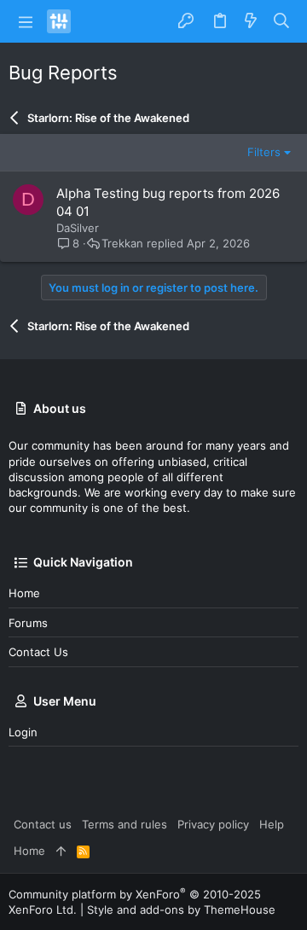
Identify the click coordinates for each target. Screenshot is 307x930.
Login (23, 732)
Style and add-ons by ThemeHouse (181, 909)
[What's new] (250, 21)
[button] (26, 21)
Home (24, 593)
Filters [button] (264, 152)
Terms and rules (124, 824)
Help (271, 824)
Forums (28, 623)
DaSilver (77, 228)
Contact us (38, 652)
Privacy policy (213, 824)
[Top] (61, 850)
